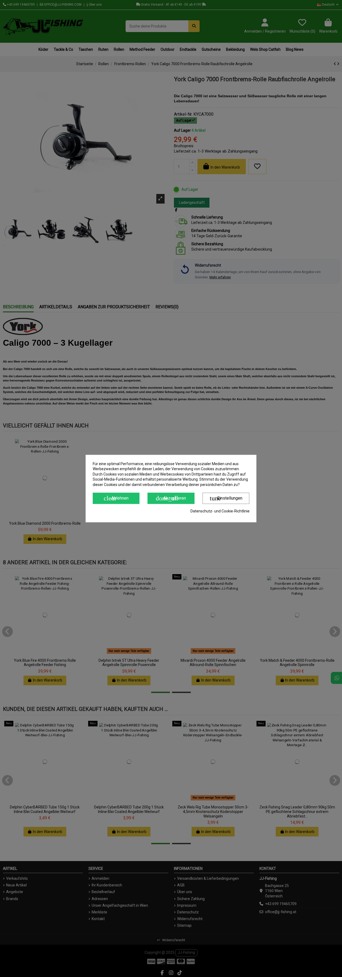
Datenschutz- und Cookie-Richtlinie (220, 511)
